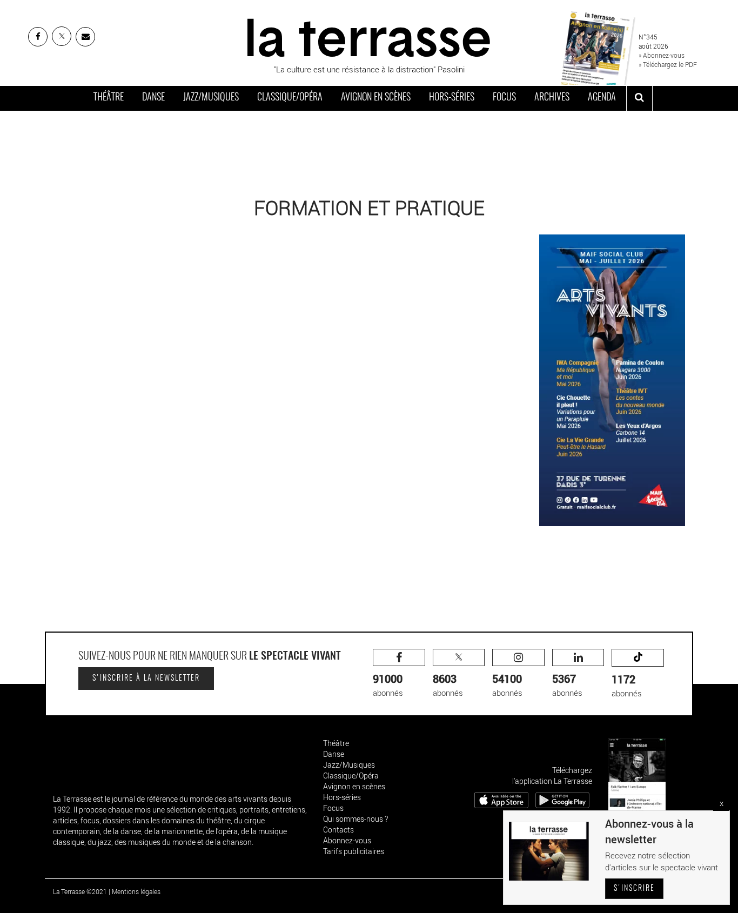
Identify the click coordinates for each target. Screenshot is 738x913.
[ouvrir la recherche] (639, 98)
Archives (551, 98)
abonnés (388, 685)
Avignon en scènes (376, 98)
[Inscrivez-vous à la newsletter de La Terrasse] (85, 36)
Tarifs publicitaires (353, 851)
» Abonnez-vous (662, 55)
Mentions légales (136, 891)
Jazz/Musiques (211, 98)
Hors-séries (451, 98)
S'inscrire (634, 888)
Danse (153, 98)
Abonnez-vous (347, 840)
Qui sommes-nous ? (355, 819)
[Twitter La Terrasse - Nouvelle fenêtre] (61, 36)
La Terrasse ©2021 (80, 891)
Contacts (338, 829)
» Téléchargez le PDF (668, 64)
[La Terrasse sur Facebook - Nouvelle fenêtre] (38, 36)
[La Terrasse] (369, 36)
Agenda (602, 98)
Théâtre (108, 98)
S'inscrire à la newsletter (146, 678)
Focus (504, 98)
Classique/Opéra (290, 98)
